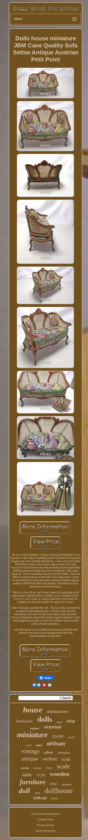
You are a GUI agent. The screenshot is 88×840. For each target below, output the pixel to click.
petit (37, 793)
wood (71, 737)
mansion (64, 753)
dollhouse (59, 791)
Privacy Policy (45, 825)
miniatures (57, 711)
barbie (25, 768)
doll (24, 791)
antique (29, 758)
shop (71, 721)
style (54, 798)
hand (28, 745)
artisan (56, 743)
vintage (30, 751)
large (53, 784)
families (34, 728)
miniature (32, 735)
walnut (50, 759)
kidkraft (40, 798)
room (57, 736)
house (32, 709)
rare (39, 745)
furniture (32, 782)
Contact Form (45, 819)
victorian (52, 727)
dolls (44, 719)
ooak (65, 759)
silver (48, 752)
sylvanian (67, 784)
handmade (24, 721)
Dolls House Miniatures (45, 814)
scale (63, 766)
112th (40, 775)
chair (49, 768)
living (59, 722)
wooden (59, 774)
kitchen (37, 768)
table (27, 774)
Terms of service (46, 831)
